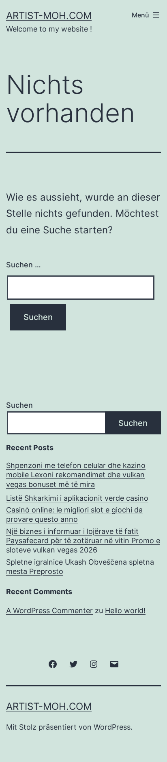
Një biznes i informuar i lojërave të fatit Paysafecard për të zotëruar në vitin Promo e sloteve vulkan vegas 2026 (83, 541)
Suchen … (23, 264)
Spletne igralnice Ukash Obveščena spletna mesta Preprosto (80, 567)
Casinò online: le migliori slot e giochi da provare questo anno (74, 514)
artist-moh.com (49, 15)
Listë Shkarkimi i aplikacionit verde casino (77, 498)
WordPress (112, 727)
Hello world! (125, 610)
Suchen (19, 405)
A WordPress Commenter (49, 610)
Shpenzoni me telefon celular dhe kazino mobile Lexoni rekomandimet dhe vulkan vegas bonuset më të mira (76, 475)
